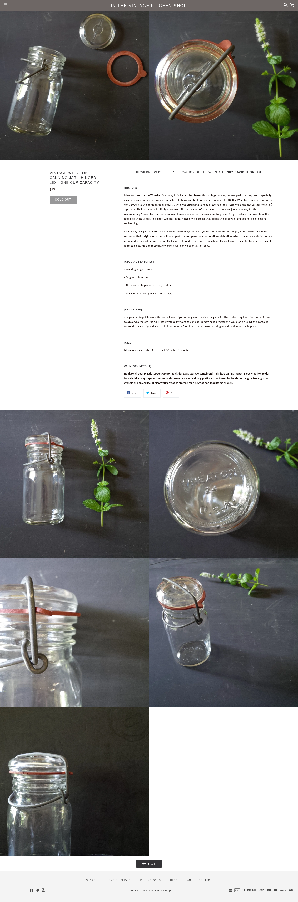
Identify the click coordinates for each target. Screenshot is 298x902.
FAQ (188, 880)
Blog (174, 880)
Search (91, 880)
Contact (205, 880)
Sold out (63, 199)
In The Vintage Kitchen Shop (149, 5)
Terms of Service (118, 880)
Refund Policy (151, 880)
